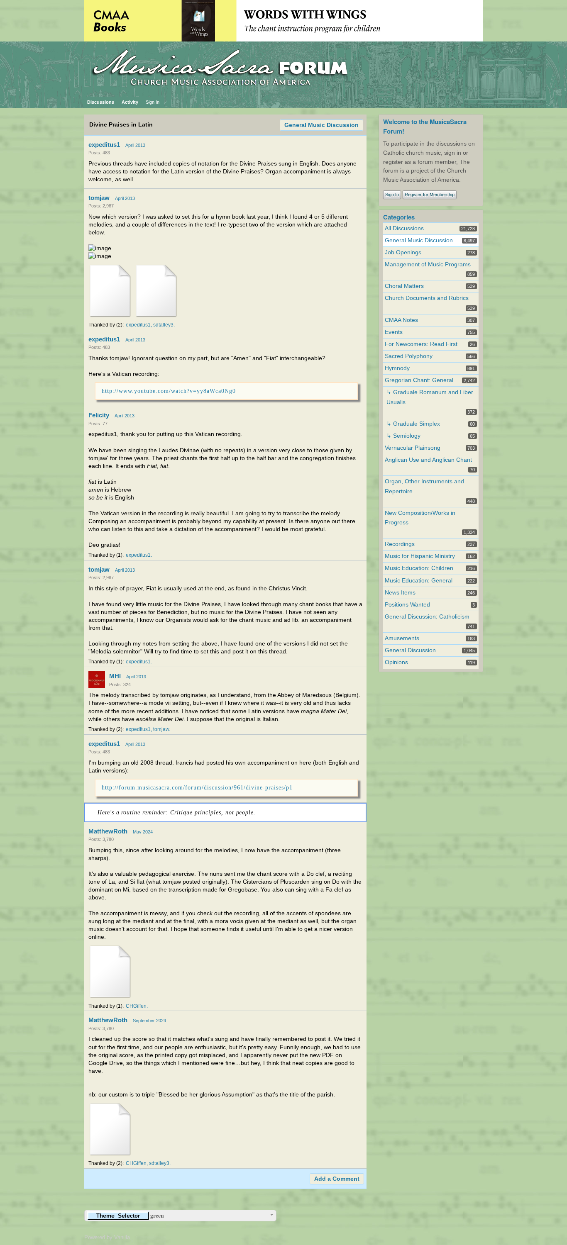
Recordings (400, 544)
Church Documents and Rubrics (427, 298)
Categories (399, 217)
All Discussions (404, 228)
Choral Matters (404, 286)
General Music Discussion (321, 125)
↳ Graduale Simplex (413, 424)
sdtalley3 (163, 324)
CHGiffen (136, 1006)
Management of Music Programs (428, 264)
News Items (400, 593)
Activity (130, 102)
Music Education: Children (419, 568)
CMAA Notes (401, 320)
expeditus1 (104, 144)
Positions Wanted (407, 605)
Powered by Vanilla (107, 1237)
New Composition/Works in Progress (420, 518)
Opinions (396, 662)
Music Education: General (418, 580)
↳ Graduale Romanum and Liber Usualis (429, 397)
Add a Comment (336, 1179)
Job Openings (403, 252)
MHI (115, 676)
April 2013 (135, 145)
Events (394, 332)
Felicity (98, 415)
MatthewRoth (107, 831)
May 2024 (143, 831)
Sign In (152, 102)
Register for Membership (430, 194)
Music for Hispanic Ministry (420, 556)
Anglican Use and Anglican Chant (428, 460)
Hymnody (397, 368)
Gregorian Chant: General (419, 380)
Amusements (402, 638)
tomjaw (99, 197)
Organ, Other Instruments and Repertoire (424, 486)
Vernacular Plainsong (412, 448)
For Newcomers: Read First (421, 344)
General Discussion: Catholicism (427, 617)
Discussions (100, 102)
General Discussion (410, 650)
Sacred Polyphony (409, 356)
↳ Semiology (403, 436)
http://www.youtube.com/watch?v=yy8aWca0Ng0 (169, 390)
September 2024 (149, 1020)
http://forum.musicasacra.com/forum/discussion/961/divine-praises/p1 (197, 787)
